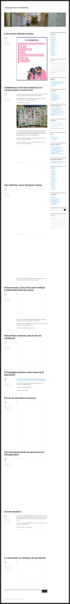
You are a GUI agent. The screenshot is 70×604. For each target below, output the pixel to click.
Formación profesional (55, 97)
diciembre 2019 (53, 179)
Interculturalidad (54, 99)
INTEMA (62, 128)
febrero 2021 (53, 37)
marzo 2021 (53, 36)
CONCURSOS (59, 123)
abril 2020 (53, 41)
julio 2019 (52, 49)
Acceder (52, 136)
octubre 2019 (53, 48)
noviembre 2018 (54, 55)
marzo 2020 (53, 42)
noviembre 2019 (54, 47)
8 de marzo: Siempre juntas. (19, 33)
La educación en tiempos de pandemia (25, 558)
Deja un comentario (7, 44)
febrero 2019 (53, 53)
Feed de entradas (54, 137)
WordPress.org (53, 139)
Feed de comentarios (54, 138)
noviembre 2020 (54, 40)
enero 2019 (53, 54)
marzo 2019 (53, 52)
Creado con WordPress (20, 599)
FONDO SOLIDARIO (54, 126)
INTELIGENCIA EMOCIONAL (56, 98)
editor (5, 40)
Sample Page (53, 85)
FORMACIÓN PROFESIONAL (55, 128)
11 (11, 591)
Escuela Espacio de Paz (55, 96)
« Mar (51, 74)
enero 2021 (53, 38)
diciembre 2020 (54, 39)
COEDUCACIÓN (53, 123)
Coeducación (53, 93)
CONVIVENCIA (53, 124)
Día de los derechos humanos (20, 398)
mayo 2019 (53, 50)
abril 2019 (52, 51)
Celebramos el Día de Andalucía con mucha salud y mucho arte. (23, 88)
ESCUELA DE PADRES (54, 95)
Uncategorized (6, 43)
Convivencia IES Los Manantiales (16, 8)
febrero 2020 (53, 43)
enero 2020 (53, 178)
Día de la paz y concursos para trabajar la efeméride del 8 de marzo (24, 288)
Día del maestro (12, 511)
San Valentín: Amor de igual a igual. (23, 185)
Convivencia (53, 94)
